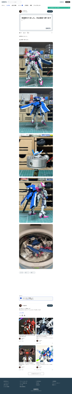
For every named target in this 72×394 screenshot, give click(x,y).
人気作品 (26, 5)
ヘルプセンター (38, 5)
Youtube (37, 383)
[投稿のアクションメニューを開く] (35, 341)
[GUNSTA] (4, 2)
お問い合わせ (6, 384)
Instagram (38, 384)
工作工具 (21, 272)
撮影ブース (33, 272)
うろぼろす (24, 10)
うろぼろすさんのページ (36, 373)
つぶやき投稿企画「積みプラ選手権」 (54, 7)
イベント (20, 5)
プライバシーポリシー (56, 383)
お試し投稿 (14, 5)
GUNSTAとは (6, 381)
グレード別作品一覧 (23, 383)
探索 (31, 5)
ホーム (3, 5)
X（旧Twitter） (38, 381)
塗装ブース (27, 272)
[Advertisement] (36, 283)
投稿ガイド (54, 384)
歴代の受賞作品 (22, 386)
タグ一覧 (21, 384)
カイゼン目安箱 (6, 386)
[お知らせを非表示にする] (68, 7)
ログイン (28, 299)
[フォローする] (50, 11)
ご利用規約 (54, 381)
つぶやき (8, 5)
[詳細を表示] (52, 33)
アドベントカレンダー (24, 381)
